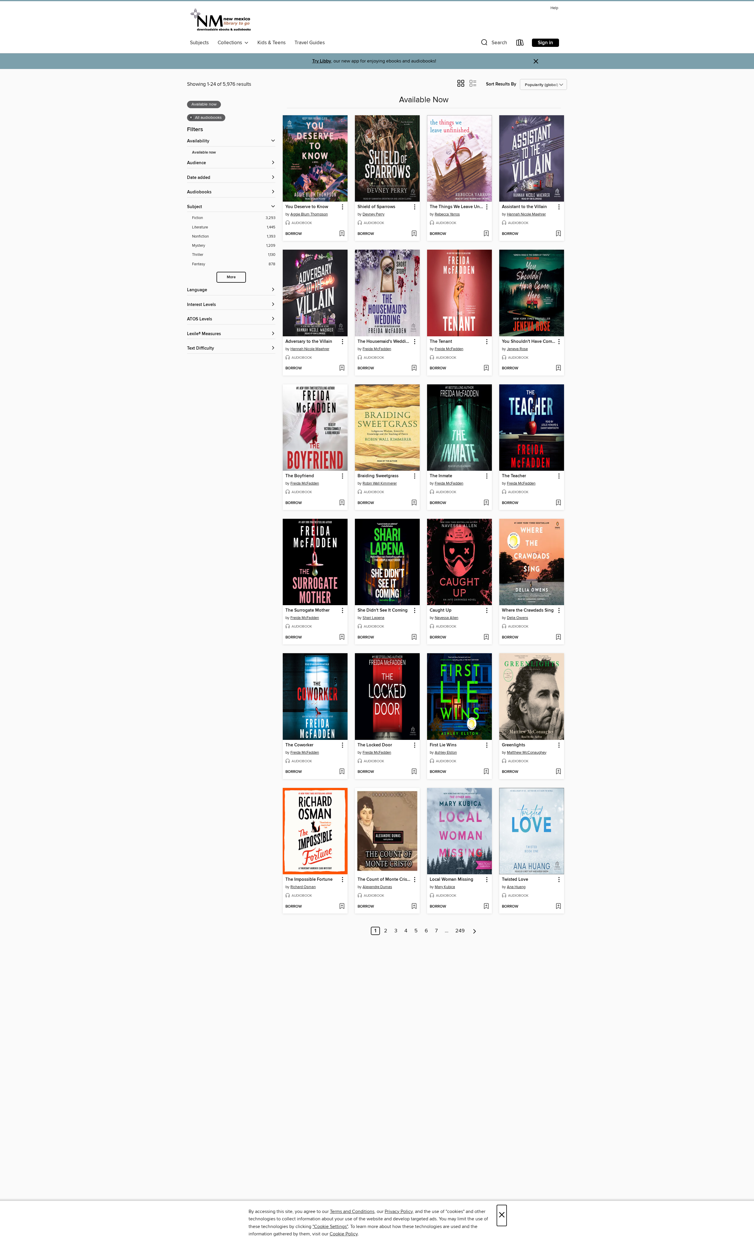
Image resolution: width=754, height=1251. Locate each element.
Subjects (199, 42)
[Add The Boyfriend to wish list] (341, 503)
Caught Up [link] (441, 610)
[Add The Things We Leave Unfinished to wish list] (486, 234)
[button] (493, 44)
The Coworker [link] (299, 745)
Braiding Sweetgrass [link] (378, 476)
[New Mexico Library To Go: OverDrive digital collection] (221, 20)
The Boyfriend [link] (299, 476)
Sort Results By (501, 84)
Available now (204, 152)
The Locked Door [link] (375, 745)
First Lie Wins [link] (443, 745)
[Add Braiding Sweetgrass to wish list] (414, 503)
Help (554, 8)
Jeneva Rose (517, 349)
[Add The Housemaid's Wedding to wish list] (414, 368)
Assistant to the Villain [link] (524, 207)
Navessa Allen (446, 617)
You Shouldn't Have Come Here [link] (529, 341)
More (231, 277)
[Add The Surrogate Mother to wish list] (341, 637)
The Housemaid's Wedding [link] (384, 341)
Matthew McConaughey (526, 752)
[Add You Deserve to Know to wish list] (341, 234)
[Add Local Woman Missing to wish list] (486, 907)
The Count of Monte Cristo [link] (384, 879)
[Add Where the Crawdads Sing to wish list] (558, 637)
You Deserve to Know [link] (306, 207)
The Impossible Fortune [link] (309, 879)
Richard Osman (303, 887)
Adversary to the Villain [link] (308, 341)
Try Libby (321, 61)
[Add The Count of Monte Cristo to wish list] (414, 907)
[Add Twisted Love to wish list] (558, 907)
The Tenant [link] (441, 341)
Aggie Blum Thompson (309, 214)
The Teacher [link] (514, 476)
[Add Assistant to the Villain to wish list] (558, 234)
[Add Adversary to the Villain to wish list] (341, 368)
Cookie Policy (344, 1234)
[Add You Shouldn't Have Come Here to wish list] (558, 368)
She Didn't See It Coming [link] (383, 610)
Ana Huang (516, 887)
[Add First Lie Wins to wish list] (486, 772)
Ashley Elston (446, 752)
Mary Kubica (445, 887)
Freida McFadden (377, 349)
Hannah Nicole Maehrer (526, 214)
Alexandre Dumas (377, 887)
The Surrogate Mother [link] (307, 610)
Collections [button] (231, 42)
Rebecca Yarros (447, 214)
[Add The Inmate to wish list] (486, 503)
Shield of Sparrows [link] (376, 207)
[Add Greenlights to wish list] (558, 772)
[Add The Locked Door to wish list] (414, 772)
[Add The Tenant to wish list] (486, 368)
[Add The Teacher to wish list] (558, 503)
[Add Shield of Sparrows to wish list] (414, 234)
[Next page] (474, 930)
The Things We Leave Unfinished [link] (457, 207)
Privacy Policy (399, 1211)
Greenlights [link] (513, 745)
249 (460, 931)
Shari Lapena (373, 617)
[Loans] (520, 44)
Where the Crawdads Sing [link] (528, 610)
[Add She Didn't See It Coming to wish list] (414, 637)
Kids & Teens (271, 42)
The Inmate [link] (441, 476)
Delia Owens (517, 617)
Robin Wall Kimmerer (380, 483)
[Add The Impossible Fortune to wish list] (341, 907)
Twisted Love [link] (515, 879)
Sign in (545, 42)
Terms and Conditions (352, 1211)
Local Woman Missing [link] (451, 879)
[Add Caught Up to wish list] (486, 637)
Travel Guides (310, 42)
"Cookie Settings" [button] (330, 1226)
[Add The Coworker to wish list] (341, 772)
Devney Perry (373, 214)
